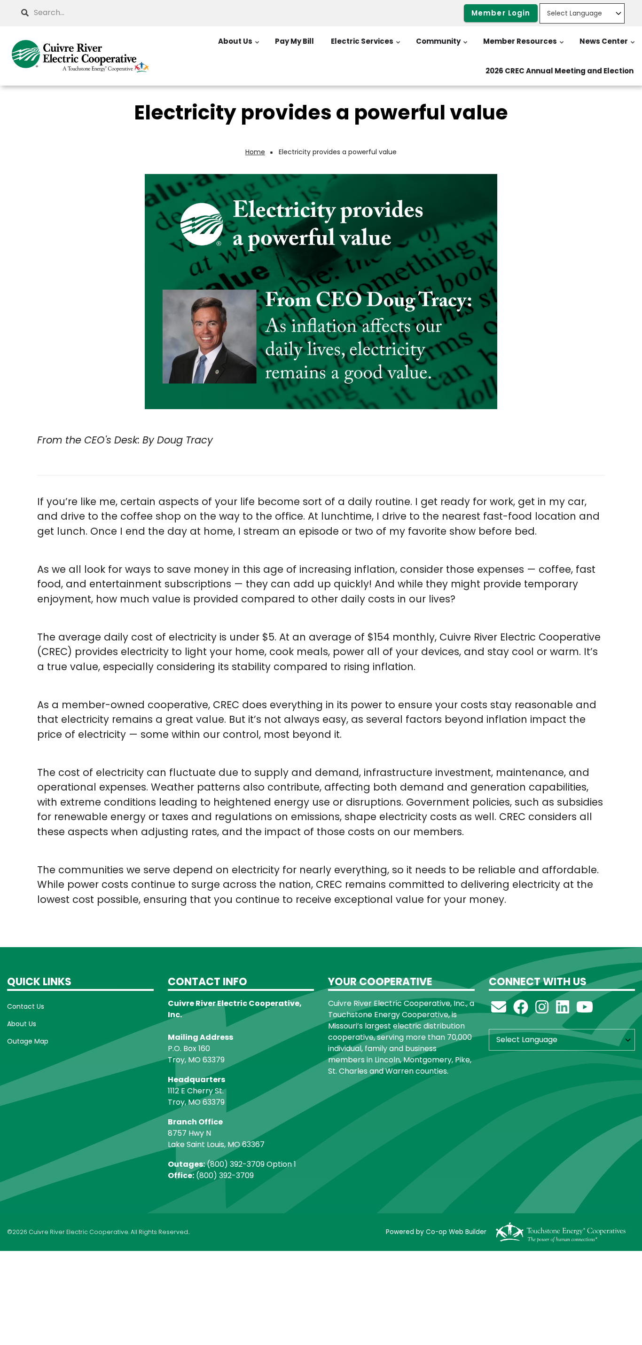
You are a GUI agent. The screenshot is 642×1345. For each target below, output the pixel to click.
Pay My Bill (294, 41)
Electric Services (366, 46)
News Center (607, 46)
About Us (239, 46)
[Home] (80, 56)
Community (442, 46)
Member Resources (524, 46)
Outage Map (27, 1041)
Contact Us (25, 1006)
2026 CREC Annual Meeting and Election (559, 71)
